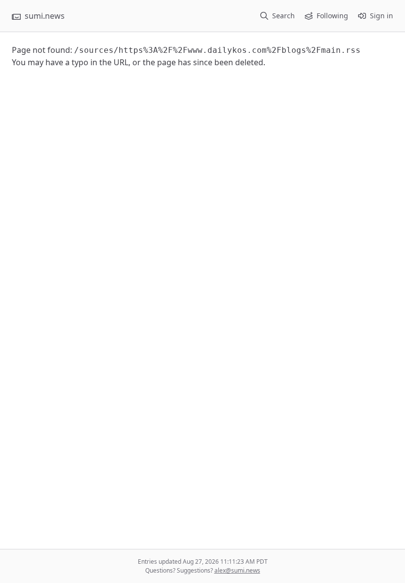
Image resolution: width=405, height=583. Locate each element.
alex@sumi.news (237, 570)
